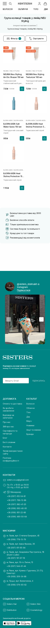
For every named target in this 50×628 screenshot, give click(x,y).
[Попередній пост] (8, 319)
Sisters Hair (12, 604)
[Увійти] (39, 4)
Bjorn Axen (7, 120)
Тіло (28, 412)
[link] (45, 4)
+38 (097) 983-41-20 (16, 504)
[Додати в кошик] (22, 89)
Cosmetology (36, 610)
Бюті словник (9, 442)
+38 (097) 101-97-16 (16, 558)
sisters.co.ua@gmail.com (18, 480)
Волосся (30, 404)
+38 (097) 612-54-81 (16, 496)
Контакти (7, 446)
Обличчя (30, 408)
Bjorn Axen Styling (19, 120)
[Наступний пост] (41, 319)
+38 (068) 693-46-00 (17, 508)
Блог (5, 438)
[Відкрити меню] (5, 4)
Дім (28, 417)
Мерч (29, 421)
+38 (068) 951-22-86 (16, 512)
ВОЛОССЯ (7, 9)
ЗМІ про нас (8, 426)
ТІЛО (35, 9)
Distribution (12, 610)
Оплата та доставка (12, 404)
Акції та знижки (33, 430)
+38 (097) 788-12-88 (16, 500)
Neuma (5, 71)
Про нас (6, 422)
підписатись (38, 380)
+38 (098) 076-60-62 (17, 585)
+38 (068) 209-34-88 (16, 576)
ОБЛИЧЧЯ (23, 9)
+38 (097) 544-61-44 (16, 566)
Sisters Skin (35, 604)
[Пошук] (10, 4)
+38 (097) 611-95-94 (16, 548)
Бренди (30, 434)
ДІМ (46, 9)
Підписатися (23, 290)
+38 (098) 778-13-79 (16, 539)
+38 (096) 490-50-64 (17, 516)
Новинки (30, 425)
